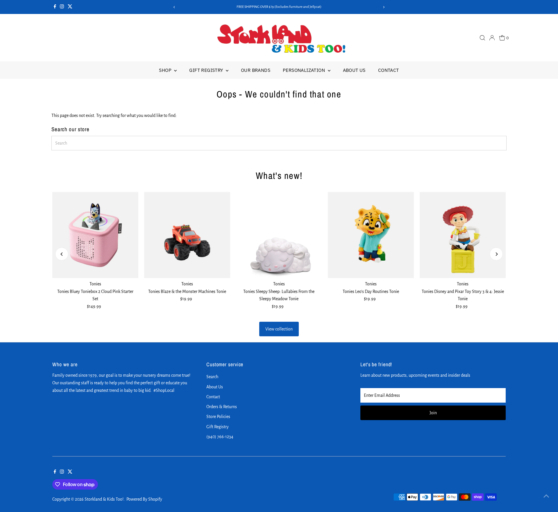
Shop (166, 70)
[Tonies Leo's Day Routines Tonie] (371, 235)
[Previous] (174, 7)
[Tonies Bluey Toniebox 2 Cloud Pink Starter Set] (95, 235)
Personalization (304, 70)
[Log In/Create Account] (492, 37)
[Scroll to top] (546, 496)
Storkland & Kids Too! (104, 499)
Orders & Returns (221, 406)
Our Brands (255, 70)
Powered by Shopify (144, 499)
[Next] (383, 7)
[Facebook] (55, 7)
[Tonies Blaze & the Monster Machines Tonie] (187, 235)
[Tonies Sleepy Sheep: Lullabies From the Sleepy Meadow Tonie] (279, 235)
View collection (279, 329)
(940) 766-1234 (219, 436)
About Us (354, 70)
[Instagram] (61, 7)
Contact (388, 70)
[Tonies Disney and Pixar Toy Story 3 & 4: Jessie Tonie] (463, 235)
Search (212, 376)
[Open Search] (482, 37)
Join (433, 412)
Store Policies (218, 416)
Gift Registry (206, 70)
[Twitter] (70, 7)
